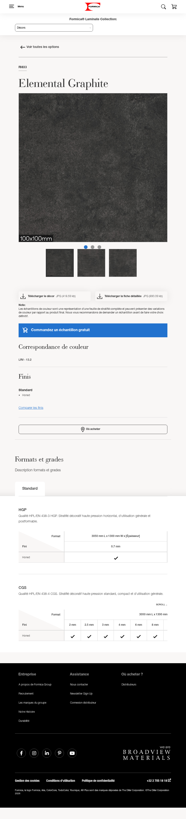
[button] (174, 7)
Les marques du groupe (32, 702)
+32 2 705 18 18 (157, 781)
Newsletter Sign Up (81, 693)
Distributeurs (129, 684)
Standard (30, 489)
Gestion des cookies (27, 781)
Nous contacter (79, 684)
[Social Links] (21, 753)
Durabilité (24, 720)
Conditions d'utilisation (60, 781)
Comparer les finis (31, 408)
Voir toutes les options (43, 47)
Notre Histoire (27, 711)
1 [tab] (86, 247)
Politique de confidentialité (98, 781)
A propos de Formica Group (35, 684)
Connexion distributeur (83, 702)
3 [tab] (99, 247)
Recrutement (26, 693)
